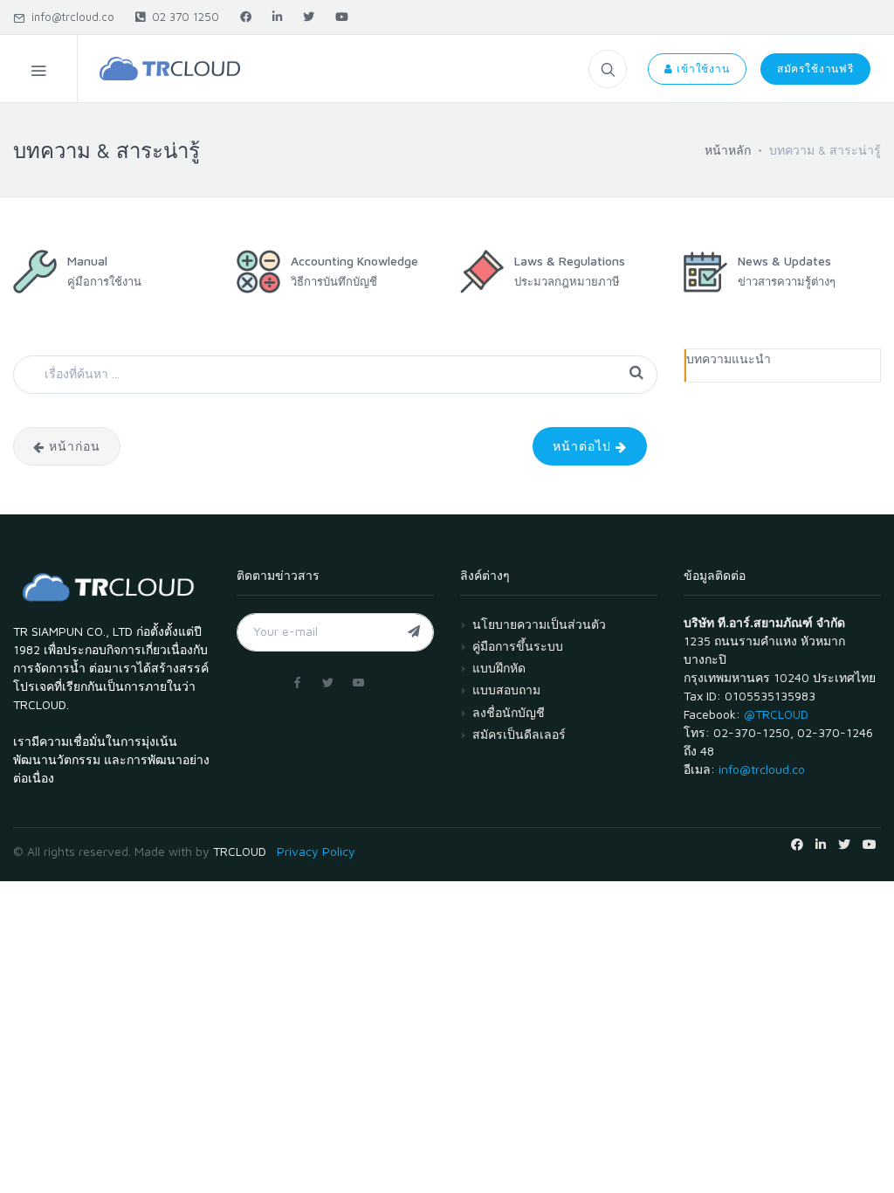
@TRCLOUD (776, 714)
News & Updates (784, 260)
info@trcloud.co (69, 17)
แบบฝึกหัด (499, 667)
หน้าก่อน (72, 445)
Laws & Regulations (569, 260)
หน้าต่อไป (584, 445)
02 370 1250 (182, 17)
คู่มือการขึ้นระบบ (517, 645)
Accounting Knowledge (354, 260)
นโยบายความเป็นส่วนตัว (539, 624)
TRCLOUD (239, 851)
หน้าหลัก (728, 149)
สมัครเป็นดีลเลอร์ (519, 734)
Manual (87, 260)
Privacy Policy (316, 851)
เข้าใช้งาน (701, 68)
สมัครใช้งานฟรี (815, 68)
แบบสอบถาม (506, 689)
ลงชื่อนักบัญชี (508, 712)
